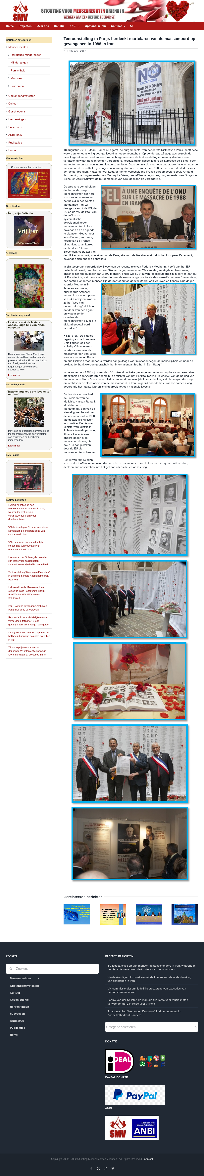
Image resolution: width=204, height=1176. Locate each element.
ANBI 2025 (15, 134)
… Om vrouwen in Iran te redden (25, 167)
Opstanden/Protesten (21, 95)
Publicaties (15, 142)
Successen (15, 127)
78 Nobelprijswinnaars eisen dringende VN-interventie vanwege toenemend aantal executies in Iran (27, 651)
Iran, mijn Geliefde (20, 213)
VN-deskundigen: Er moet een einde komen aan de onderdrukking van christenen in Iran (28, 531)
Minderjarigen (19, 62)
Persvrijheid (18, 70)
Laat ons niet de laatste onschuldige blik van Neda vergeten (26, 325)
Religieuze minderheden (26, 54)
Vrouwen (16, 78)
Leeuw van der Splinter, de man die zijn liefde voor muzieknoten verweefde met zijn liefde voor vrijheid (28, 561)
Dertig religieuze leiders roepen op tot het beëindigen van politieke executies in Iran (29, 636)
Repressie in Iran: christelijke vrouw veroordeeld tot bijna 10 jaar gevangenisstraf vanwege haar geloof (28, 621)
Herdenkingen (17, 119)
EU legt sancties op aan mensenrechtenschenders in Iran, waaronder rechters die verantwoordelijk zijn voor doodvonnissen (26, 512)
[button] (131, 26)
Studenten (17, 86)
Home (12, 150)
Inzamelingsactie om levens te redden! (28, 393)
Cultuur (13, 103)
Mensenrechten (18, 47)
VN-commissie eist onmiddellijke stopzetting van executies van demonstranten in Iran (26, 546)
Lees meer (14, 375)
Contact (148, 1158)
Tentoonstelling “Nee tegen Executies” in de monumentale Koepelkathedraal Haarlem (29, 576)
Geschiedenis (17, 111)
